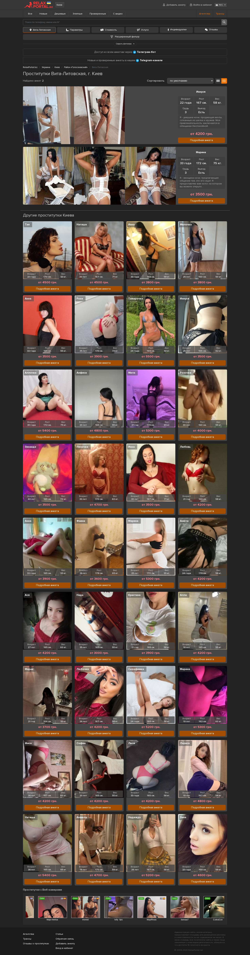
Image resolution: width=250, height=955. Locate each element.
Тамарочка (135, 298)
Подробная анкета (201, 140)
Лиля (131, 743)
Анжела (82, 817)
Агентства (204, 13)
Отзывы (213, 29)
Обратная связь (65, 938)
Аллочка (30, 372)
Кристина (134, 595)
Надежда (134, 817)
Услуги (145, 29)
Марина (201, 152)
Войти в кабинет (202, 4)
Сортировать (155, 80)
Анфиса (82, 372)
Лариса (185, 743)
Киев (59, 4)
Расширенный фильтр (126, 36)
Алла (183, 595)
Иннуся (200, 91)
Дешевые (60, 13)
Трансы (220, 13)
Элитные (77, 13)
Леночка (82, 447)
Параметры (76, 29)
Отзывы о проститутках (36, 943)
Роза (80, 298)
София (81, 743)
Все (30, 13)
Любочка (83, 669)
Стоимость (111, 29)
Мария (29, 669)
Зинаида (30, 447)
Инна (131, 224)
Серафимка (136, 669)
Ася (27, 595)
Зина (183, 817)
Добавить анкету (176, 4)
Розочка (185, 372)
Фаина (81, 521)
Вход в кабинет (64, 948)
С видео (118, 13)
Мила (131, 372)
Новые (43, 13)
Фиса (28, 743)
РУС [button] (221, 5)
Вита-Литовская (42, 29)
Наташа (82, 224)
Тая (27, 224)
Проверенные (98, 13)
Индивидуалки (178, 29)
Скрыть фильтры (124, 43)
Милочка (186, 224)
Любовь (185, 447)
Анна (28, 298)
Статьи (59, 934)
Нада (80, 595)
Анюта (184, 521)
